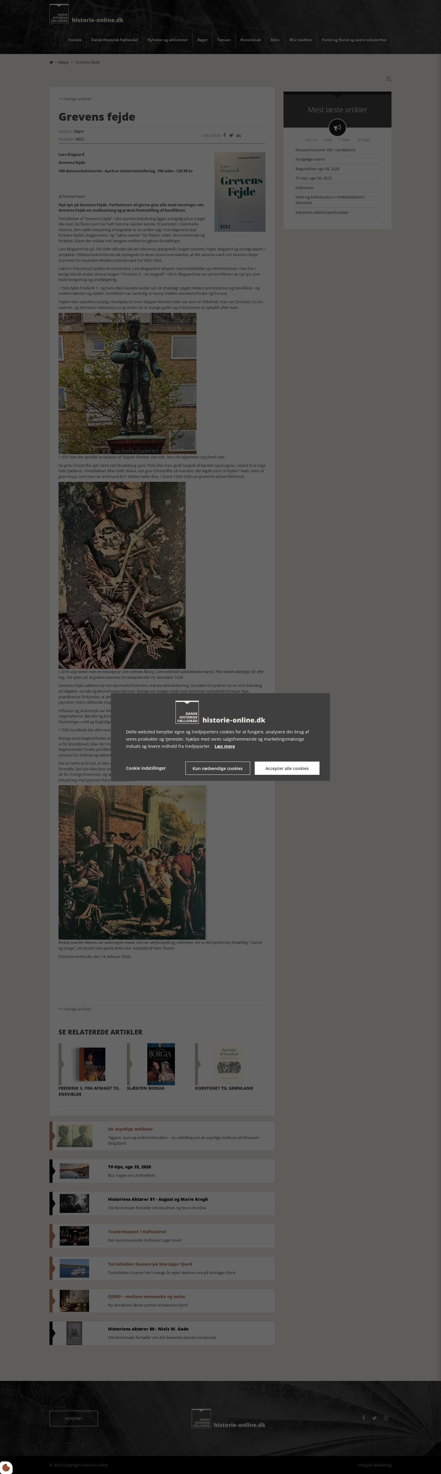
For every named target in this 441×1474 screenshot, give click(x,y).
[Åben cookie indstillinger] (6, 1467)
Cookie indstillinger (146, 768)
